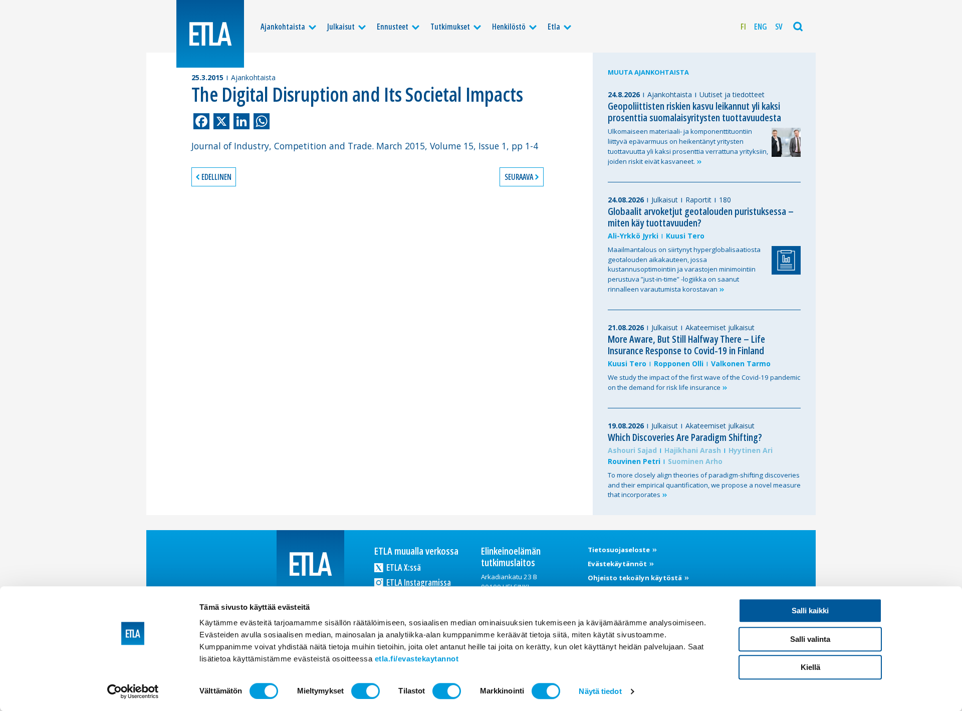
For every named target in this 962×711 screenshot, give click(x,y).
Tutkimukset (450, 26)
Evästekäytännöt (618, 563)
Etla (554, 26)
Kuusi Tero (685, 236)
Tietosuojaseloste (619, 549)
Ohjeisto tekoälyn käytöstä (635, 577)
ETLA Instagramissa (418, 582)
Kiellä (810, 667)
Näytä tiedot (600, 691)
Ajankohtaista (283, 26)
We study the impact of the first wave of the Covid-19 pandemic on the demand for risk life (704, 382)
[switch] (365, 691)
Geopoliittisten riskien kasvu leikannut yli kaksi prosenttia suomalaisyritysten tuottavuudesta (694, 111)
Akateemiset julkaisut (720, 327)
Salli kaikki (810, 610)
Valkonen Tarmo (741, 363)
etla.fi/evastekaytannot (417, 658)
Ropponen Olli (678, 363)
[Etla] (210, 34)
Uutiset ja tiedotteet (732, 94)
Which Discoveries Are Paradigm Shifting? (685, 437)
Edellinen (216, 176)
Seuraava (519, 176)
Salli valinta (810, 639)
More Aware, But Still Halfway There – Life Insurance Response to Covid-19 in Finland (686, 344)
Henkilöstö (509, 26)
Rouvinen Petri (634, 461)
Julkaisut (341, 26)
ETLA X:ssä (403, 567)
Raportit (698, 199)
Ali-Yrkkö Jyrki (633, 236)
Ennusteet (392, 26)
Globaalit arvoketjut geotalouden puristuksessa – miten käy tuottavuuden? (701, 216)
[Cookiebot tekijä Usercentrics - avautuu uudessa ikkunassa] (133, 691)
